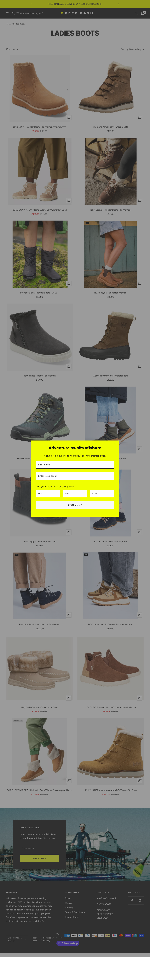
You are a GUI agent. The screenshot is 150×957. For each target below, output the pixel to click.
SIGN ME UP (75, 505)
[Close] (115, 444)
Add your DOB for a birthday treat (55, 486)
